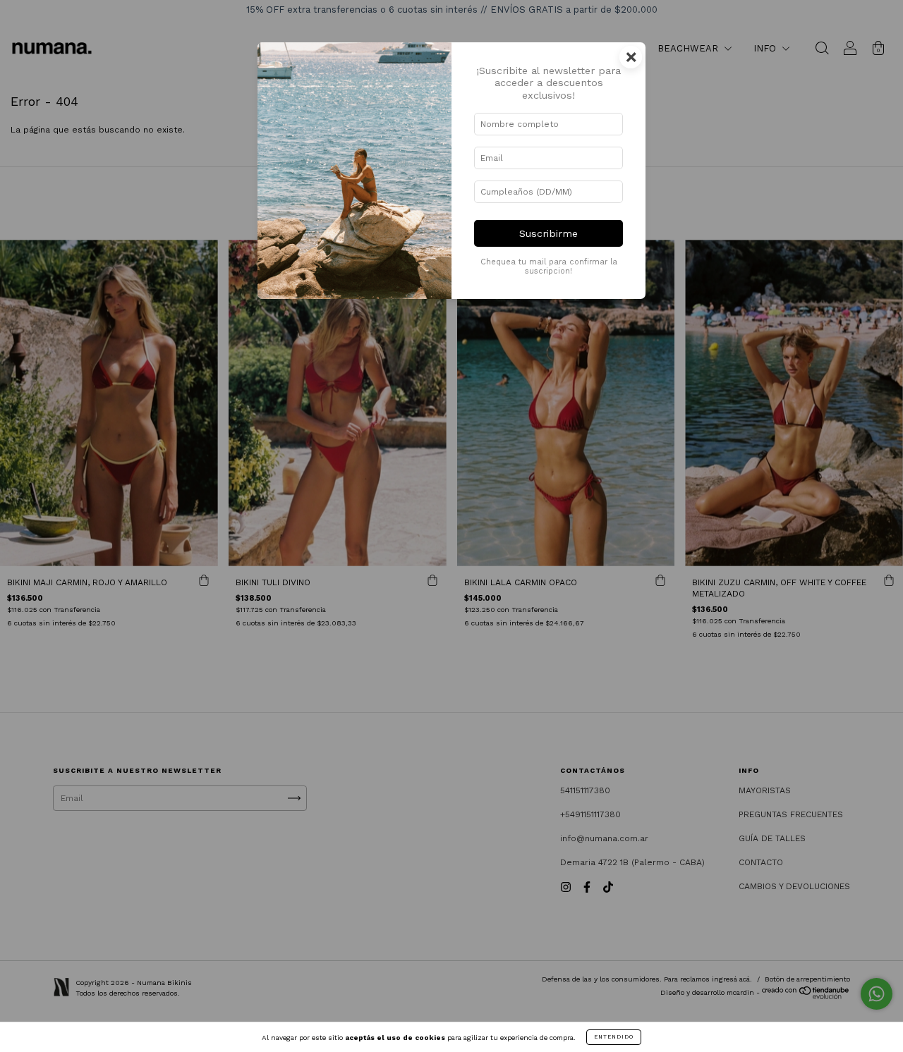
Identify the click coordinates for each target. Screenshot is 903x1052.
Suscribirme (548, 233)
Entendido (614, 1037)
